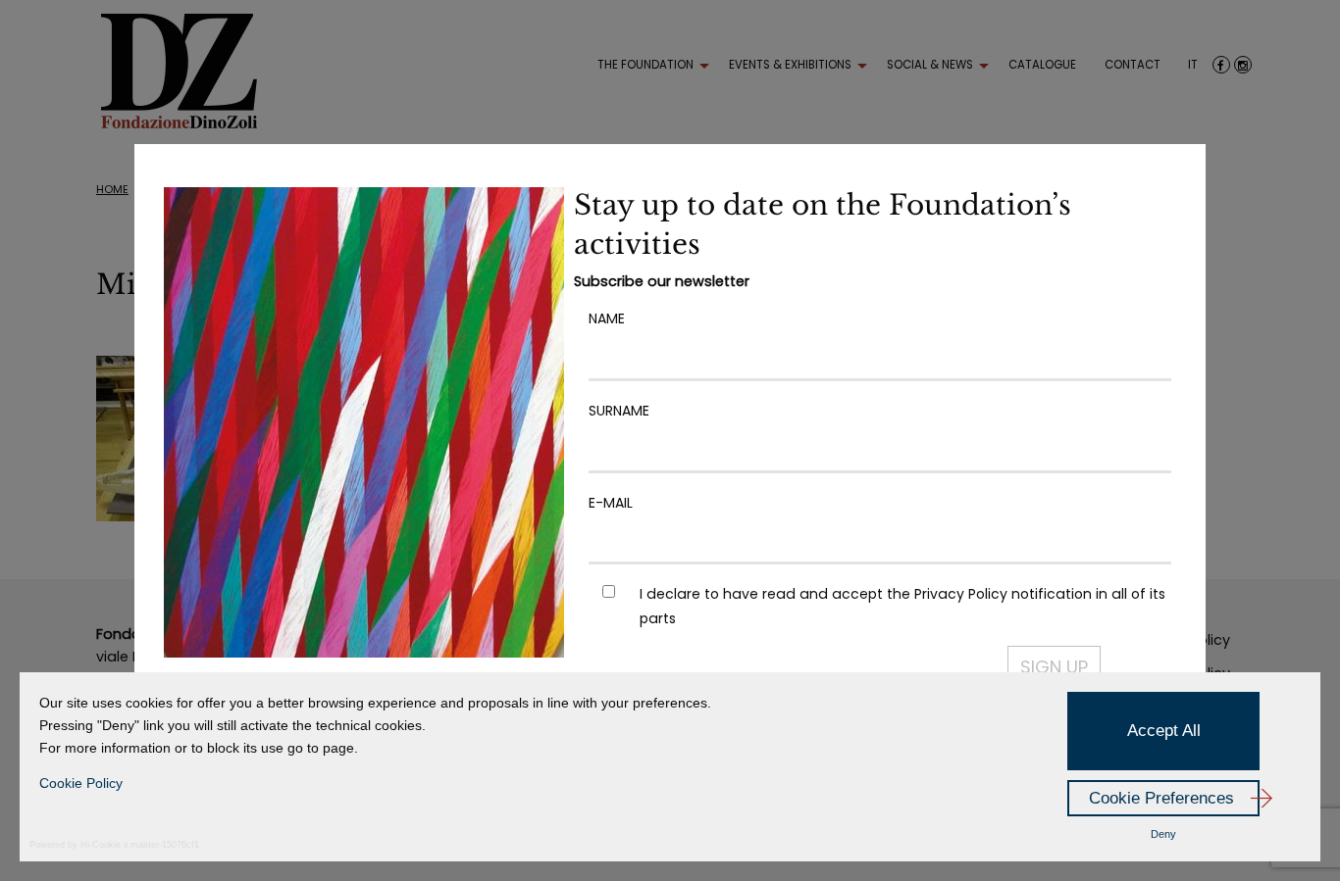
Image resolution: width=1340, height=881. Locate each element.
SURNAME (619, 410)
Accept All (1164, 730)
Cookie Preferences (1161, 798)
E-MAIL (611, 503)
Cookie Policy (81, 783)
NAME (607, 318)
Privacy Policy (960, 594)
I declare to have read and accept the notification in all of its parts (902, 606)
